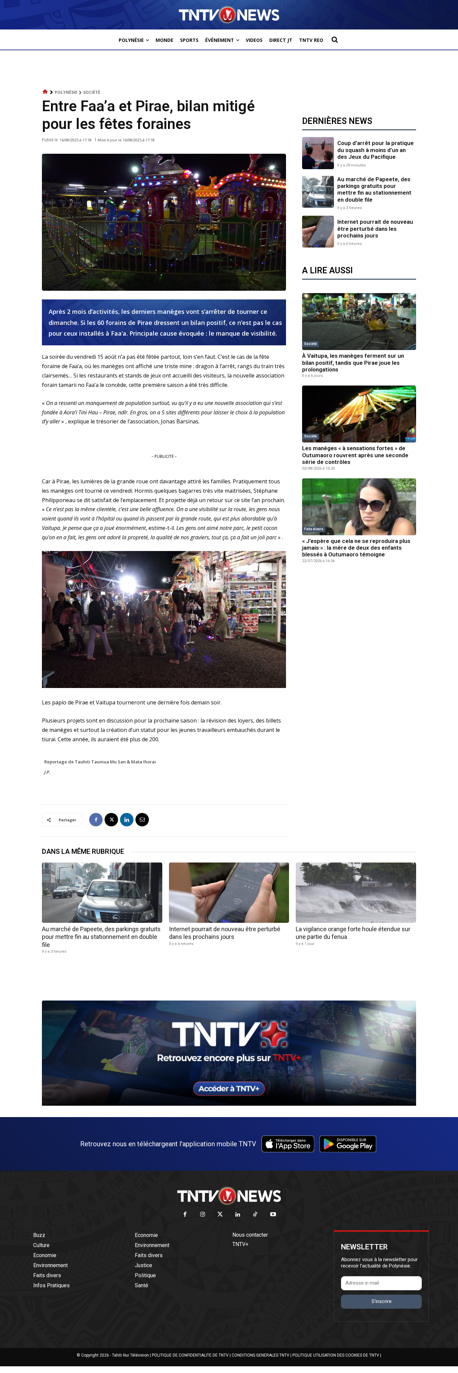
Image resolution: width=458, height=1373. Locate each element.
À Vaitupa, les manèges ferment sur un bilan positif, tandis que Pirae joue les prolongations (353, 362)
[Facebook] (96, 819)
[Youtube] (273, 1215)
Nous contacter (250, 1235)
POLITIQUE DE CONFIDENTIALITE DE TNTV (190, 1355)
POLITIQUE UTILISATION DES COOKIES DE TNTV (335, 1355)
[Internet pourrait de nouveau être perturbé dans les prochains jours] (318, 232)
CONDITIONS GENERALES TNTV (260, 1355)
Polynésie (66, 92)
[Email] (142, 819)
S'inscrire (381, 1301)
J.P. (47, 772)
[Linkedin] (126, 819)
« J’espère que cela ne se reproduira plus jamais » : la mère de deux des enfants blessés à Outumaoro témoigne (356, 548)
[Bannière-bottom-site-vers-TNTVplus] (229, 1104)
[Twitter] (220, 1215)
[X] (111, 819)
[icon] (45, 92)
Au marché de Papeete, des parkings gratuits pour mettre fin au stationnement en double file (374, 189)
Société (91, 92)
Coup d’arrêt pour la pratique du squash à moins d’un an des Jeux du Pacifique (375, 150)
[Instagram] (202, 1215)
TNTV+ (240, 1244)
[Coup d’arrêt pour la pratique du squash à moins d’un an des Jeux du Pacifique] (318, 153)
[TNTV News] (229, 1196)
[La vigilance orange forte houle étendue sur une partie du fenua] (356, 892)
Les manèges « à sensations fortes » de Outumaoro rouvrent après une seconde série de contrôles (355, 455)
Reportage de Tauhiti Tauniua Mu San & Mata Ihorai (100, 762)
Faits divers (313, 529)
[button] (335, 39)
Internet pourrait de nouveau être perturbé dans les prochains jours (375, 228)
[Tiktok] (255, 1215)
